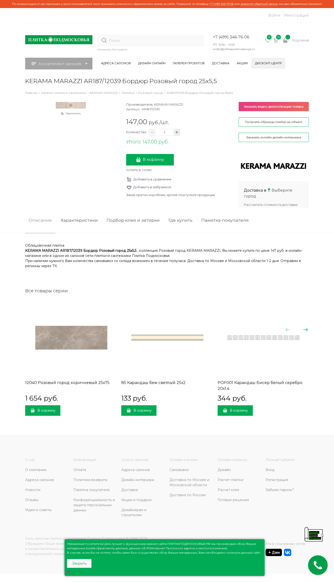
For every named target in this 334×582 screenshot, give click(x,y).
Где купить (180, 220)
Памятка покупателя (225, 220)
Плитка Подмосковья (106, 538)
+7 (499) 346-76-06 (221, 4)
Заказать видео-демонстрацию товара (273, 106)
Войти (274, 15)
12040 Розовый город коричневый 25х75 (67, 382)
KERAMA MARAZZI (168, 104)
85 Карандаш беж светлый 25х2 (153, 382)
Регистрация (296, 15)
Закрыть (79, 563)
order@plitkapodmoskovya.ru (234, 49)
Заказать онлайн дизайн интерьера (273, 137)
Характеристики (79, 220)
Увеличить (73, 113)
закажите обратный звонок (259, 4)
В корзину (153, 159)
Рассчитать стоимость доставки (271, 205)
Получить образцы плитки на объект (273, 122)
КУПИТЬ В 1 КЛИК (139, 170)
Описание (40, 220)
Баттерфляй (119, 49)
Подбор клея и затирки (133, 220)
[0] (268, 42)
